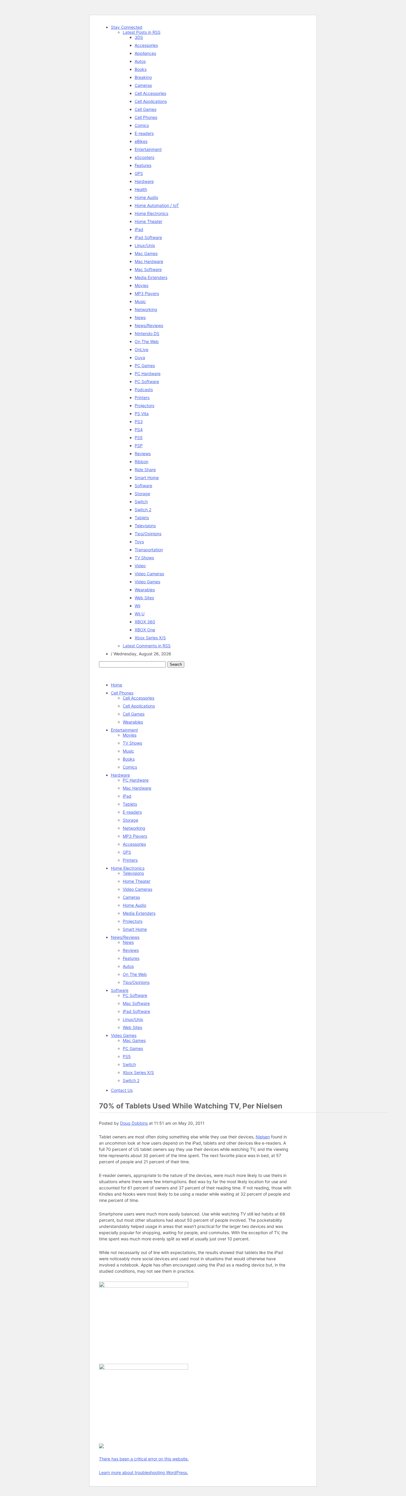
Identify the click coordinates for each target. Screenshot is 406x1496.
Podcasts (144, 389)
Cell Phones (146, 117)
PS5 (139, 437)
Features (143, 165)
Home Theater (148, 221)
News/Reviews (149, 325)
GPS (139, 173)
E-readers (144, 133)
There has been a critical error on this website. (144, 1458)
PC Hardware (147, 373)
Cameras (143, 85)
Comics (142, 125)
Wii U (139, 613)
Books (141, 69)
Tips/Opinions (148, 533)
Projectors (144, 405)
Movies (141, 285)
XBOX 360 (145, 621)
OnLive (141, 349)
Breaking (143, 77)
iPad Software (148, 237)
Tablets (142, 517)
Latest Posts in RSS (141, 32)
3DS (139, 37)
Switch (141, 501)
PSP (139, 445)
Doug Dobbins (134, 1123)
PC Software (147, 381)
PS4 (139, 429)
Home (116, 684)
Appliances (145, 53)
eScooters (144, 157)
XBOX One (145, 629)
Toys (139, 541)
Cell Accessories (150, 93)
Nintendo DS (147, 333)
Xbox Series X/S (150, 637)
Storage (142, 493)
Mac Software (148, 269)
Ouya (140, 357)
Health (141, 189)
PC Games (145, 365)
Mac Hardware (149, 261)
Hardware (144, 181)
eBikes (141, 141)
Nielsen (263, 1136)
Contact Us (122, 1090)
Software (143, 485)
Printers (142, 397)
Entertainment (148, 149)
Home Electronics (151, 213)
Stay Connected (126, 27)
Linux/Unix (145, 245)
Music (140, 301)
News (140, 317)
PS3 (139, 421)
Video (140, 565)
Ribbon (141, 461)
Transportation (149, 549)
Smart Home (147, 477)
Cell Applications (151, 101)
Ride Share (145, 469)
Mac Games (146, 253)
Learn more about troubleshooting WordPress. (143, 1472)
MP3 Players (147, 293)
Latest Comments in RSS (147, 645)
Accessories (146, 45)
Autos (140, 61)
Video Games (147, 581)
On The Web (147, 341)
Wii (137, 605)
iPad (139, 229)
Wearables (145, 589)
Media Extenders (151, 277)
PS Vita (142, 413)
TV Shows (144, 557)
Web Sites (144, 597)
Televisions (145, 525)
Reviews (143, 453)
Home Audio (146, 197)
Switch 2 (143, 509)
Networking (146, 309)
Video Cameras (149, 573)
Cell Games (145, 109)
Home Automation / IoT (157, 205)
